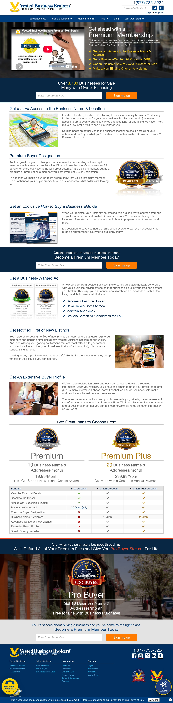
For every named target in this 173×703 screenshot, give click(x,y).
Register (159, 12)
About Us (66, 665)
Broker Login (93, 675)
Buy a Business (37, 18)
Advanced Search (17, 665)
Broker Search (68, 672)
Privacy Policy (68, 675)
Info (103, 18)
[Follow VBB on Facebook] (134, 655)
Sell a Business (60, 18)
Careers (65, 681)
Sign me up (121, 95)
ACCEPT (153, 700)
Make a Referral (86, 18)
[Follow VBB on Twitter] (147, 655)
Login (149, 12)
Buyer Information (17, 669)
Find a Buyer (41, 669)
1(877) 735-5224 (148, 2)
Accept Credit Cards (15, 696)
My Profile (92, 672)
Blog (116, 18)
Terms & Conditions (70, 678)
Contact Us (66, 669)
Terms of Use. (137, 700)
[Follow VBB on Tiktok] (160, 656)
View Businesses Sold (45, 672)
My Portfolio (93, 669)
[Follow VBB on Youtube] (140, 655)
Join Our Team (133, 18)
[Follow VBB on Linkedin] (154, 655)
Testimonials (14, 672)
